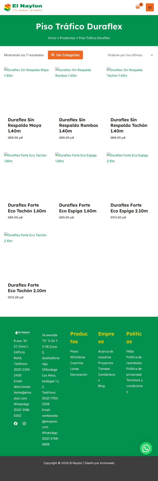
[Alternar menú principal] (150, 7)
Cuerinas (76, 363)
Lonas (74, 369)
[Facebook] (15, 423)
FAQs (130, 351)
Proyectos (105, 363)
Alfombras (77, 357)
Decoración (78, 374)
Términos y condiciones (134, 386)
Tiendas (104, 369)
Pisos (74, 351)
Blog (101, 386)
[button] (146, 448)
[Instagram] (24, 423)
